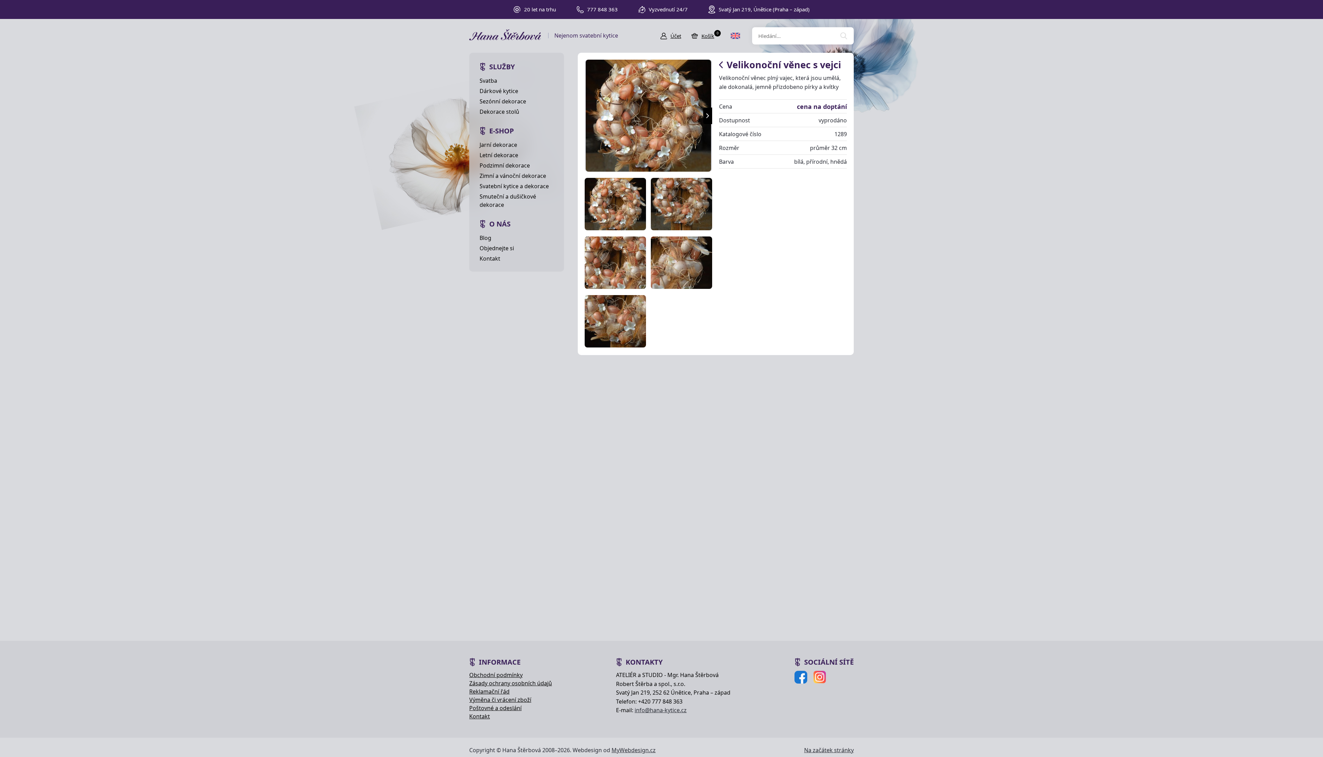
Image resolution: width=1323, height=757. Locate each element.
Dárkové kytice (499, 91)
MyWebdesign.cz (634, 750)
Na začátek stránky (829, 750)
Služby (502, 66)
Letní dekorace (499, 155)
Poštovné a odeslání (495, 708)
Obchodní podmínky (496, 675)
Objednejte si (497, 248)
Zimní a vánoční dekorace (513, 176)
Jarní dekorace (498, 145)
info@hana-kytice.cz (661, 710)
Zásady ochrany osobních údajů (510, 683)
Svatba (488, 80)
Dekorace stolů (499, 111)
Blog (485, 238)
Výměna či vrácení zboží (500, 700)
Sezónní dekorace (503, 101)
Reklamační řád (489, 691)
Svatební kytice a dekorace (514, 186)
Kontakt (490, 258)
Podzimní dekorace (505, 165)
